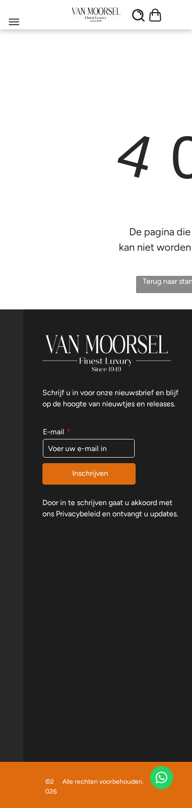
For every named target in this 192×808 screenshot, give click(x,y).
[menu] (14, 22)
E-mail (53, 431)
